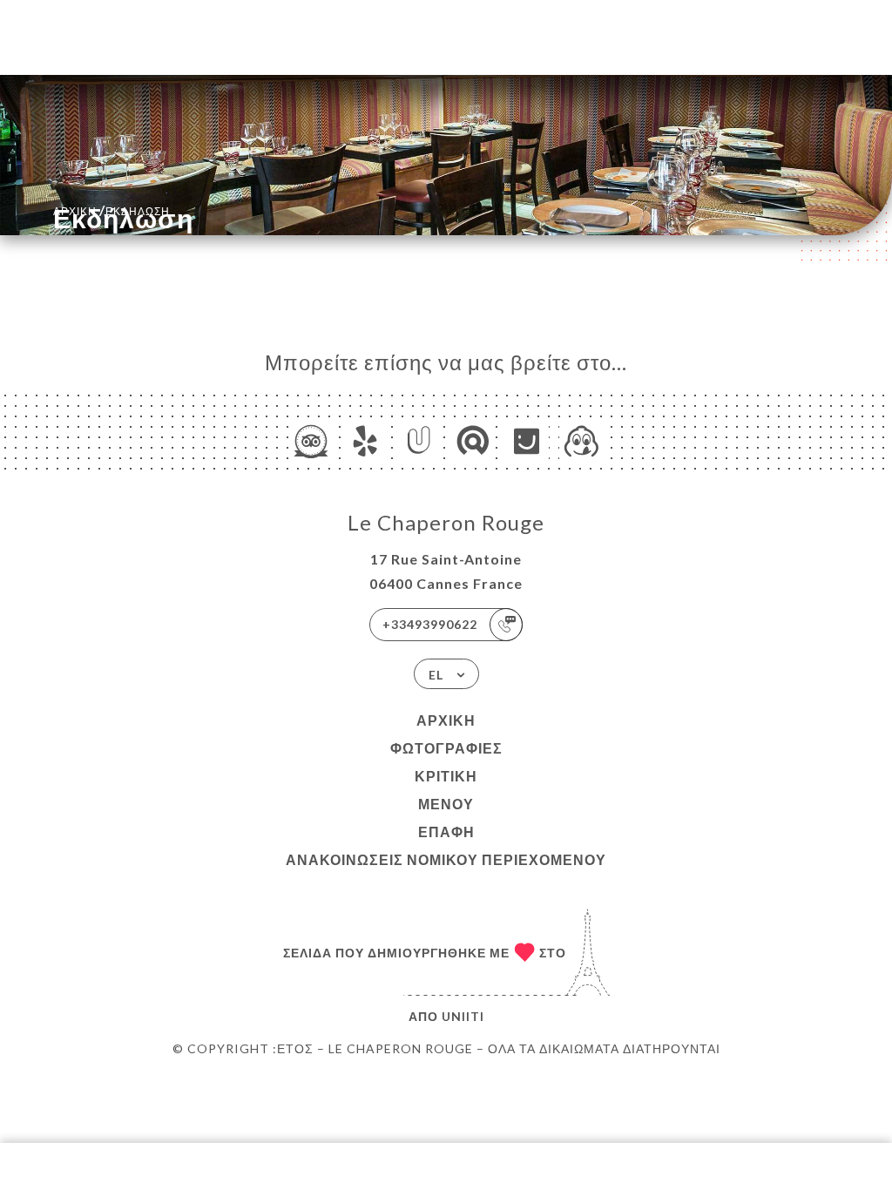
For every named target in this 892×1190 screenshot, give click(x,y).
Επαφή (446, 831)
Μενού (446, 803)
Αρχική (446, 720)
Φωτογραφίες (446, 748)
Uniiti (463, 1016)
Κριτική (446, 775)
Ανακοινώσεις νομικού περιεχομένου (446, 859)
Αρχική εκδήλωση (111, 209)
